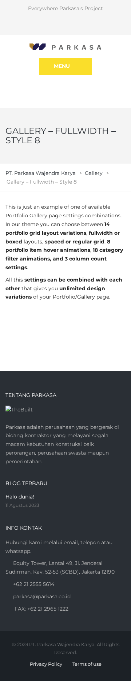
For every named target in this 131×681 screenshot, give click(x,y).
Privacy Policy (46, 664)
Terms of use (87, 664)
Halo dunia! (19, 496)
